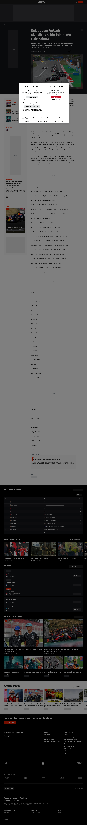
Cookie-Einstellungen (59, 121)
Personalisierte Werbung (32, 106)
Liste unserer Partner (56, 117)
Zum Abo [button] (56, 97)
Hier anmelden (55, 101)
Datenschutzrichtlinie (42, 121)
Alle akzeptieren (32, 97)
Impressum (26, 121)
